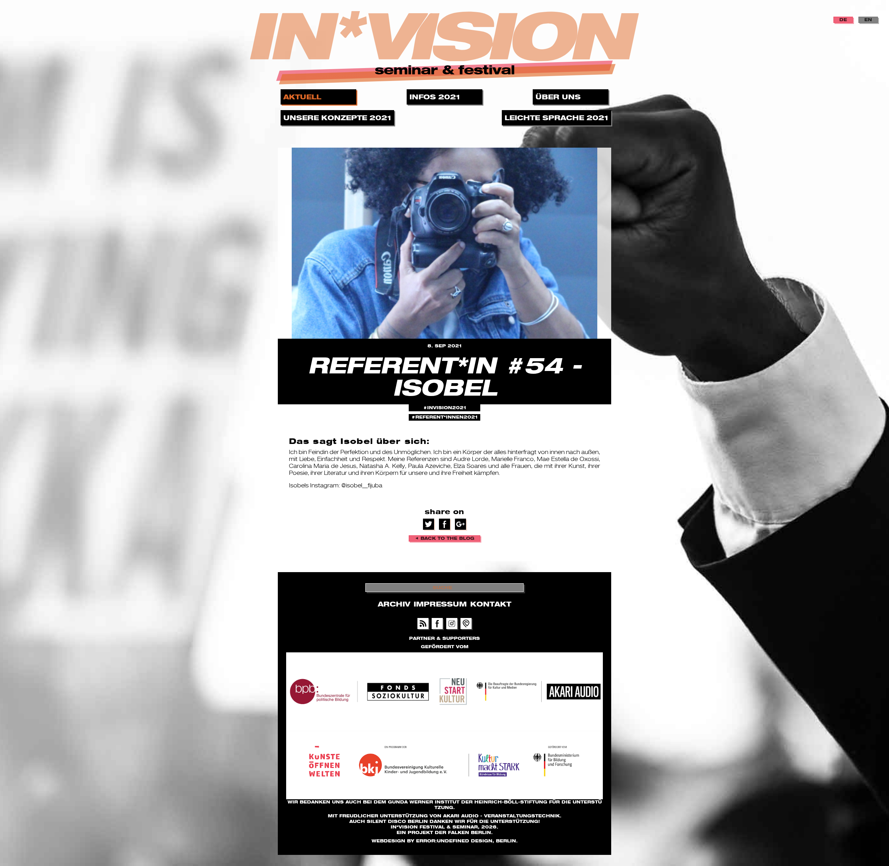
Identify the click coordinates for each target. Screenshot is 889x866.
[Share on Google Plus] (460, 523)
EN (868, 19)
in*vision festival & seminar (434, 827)
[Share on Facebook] (444, 523)
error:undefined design (454, 840)
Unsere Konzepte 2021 (338, 117)
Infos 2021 (435, 96)
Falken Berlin (469, 832)
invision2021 (446, 407)
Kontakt (490, 604)
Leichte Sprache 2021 (557, 117)
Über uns (559, 96)
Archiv (394, 604)
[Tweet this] (429, 523)
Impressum (440, 604)
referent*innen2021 (446, 417)
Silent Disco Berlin (397, 821)
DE (843, 19)
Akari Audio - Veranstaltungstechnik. (502, 815)
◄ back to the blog (444, 538)
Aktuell (303, 96)
